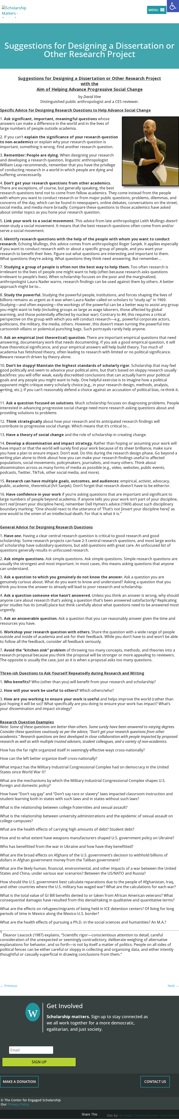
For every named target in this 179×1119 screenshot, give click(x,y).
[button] (173, 6)
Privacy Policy (18, 1104)
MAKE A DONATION (19, 1081)
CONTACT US (155, 1081)
